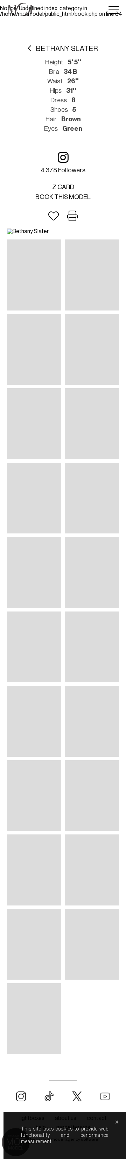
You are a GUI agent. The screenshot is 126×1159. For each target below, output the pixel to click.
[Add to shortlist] (53, 216)
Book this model (63, 197)
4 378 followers (63, 170)
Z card (63, 187)
